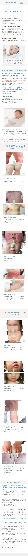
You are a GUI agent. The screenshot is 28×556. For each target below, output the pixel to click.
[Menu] (21, 2)
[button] (14, 186)
